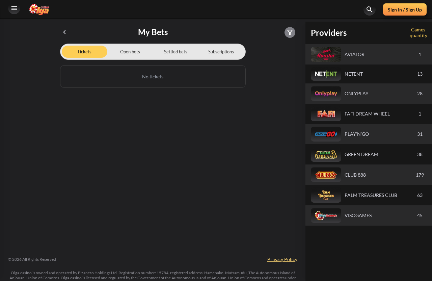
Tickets (84, 51)
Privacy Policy (282, 259)
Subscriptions (221, 51)
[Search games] (369, 9)
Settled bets (175, 51)
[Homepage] (39, 9)
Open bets (130, 51)
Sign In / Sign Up (405, 9)
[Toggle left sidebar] (14, 9)
